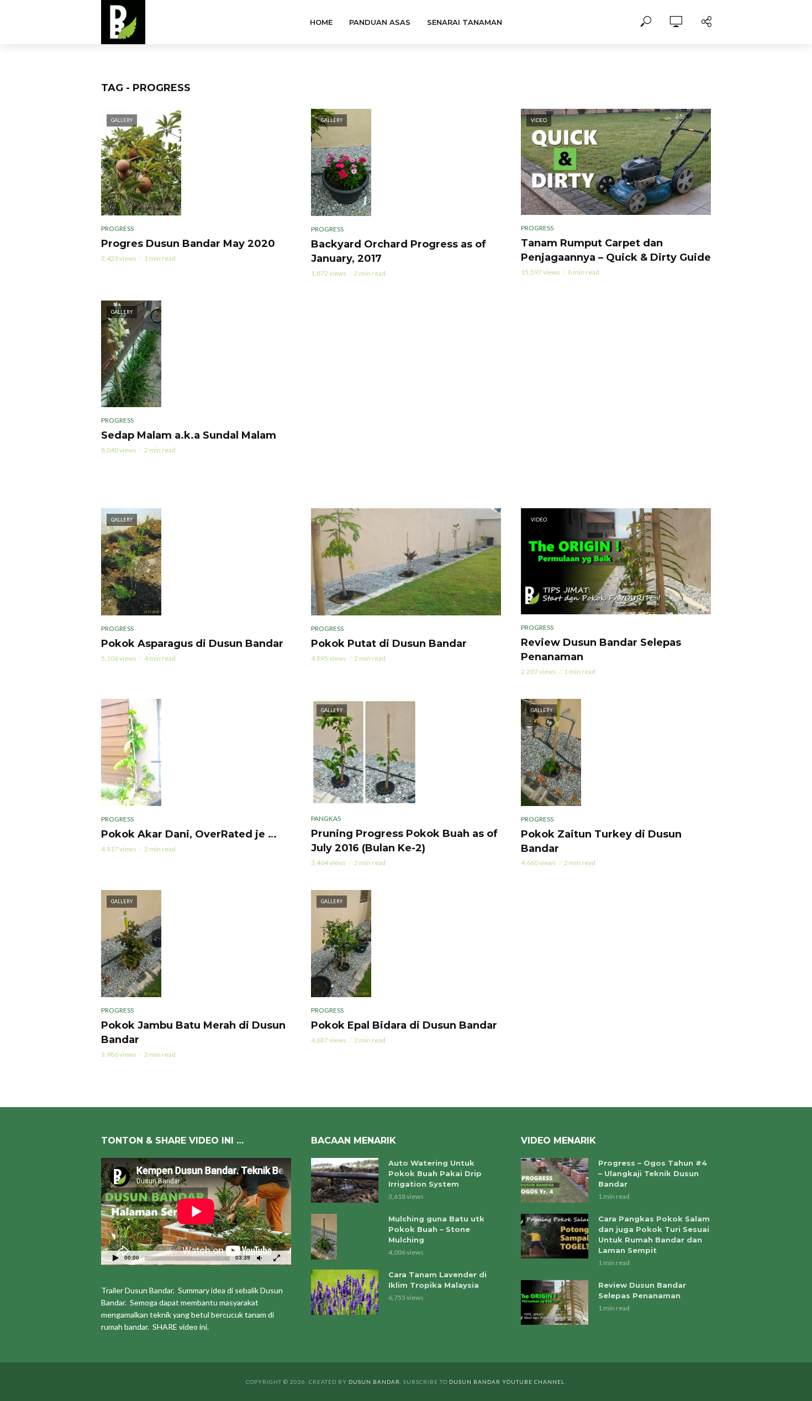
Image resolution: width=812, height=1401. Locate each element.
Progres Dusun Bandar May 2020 (188, 244)
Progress (117, 228)
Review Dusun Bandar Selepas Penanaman (601, 649)
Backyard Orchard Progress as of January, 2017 (398, 251)
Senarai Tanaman (464, 22)
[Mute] (259, 1258)
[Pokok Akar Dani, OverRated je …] (196, 752)
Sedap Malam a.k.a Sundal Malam (188, 435)
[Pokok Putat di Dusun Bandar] (406, 561)
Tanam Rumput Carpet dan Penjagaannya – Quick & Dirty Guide (616, 250)
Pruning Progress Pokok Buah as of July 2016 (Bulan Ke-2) (404, 841)
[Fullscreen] (277, 1258)
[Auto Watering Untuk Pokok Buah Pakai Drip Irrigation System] (344, 1180)
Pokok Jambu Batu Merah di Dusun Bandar (193, 1032)
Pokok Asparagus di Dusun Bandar (192, 644)
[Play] (115, 1258)
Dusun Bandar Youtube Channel (507, 1381)
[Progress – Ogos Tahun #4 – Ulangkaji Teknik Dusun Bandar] (554, 1180)
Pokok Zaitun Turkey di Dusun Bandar (601, 841)
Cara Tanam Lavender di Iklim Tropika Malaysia (437, 1279)
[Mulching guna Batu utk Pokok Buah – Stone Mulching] (344, 1237)
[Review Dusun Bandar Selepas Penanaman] (554, 1302)
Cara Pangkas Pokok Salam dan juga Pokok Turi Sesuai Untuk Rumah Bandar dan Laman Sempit (654, 1234)
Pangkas (326, 818)
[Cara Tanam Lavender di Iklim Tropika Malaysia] (344, 1292)
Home (321, 22)
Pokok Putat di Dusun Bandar (389, 644)
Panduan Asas (379, 22)
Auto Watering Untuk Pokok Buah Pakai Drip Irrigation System (435, 1173)
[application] (196, 1211)
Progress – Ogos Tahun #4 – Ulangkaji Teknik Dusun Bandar (652, 1173)
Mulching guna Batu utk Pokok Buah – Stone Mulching (436, 1229)
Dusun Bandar (374, 1381)
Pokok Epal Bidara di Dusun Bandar (404, 1025)
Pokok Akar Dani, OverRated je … (189, 834)
